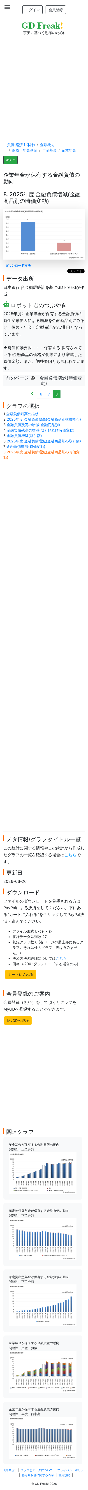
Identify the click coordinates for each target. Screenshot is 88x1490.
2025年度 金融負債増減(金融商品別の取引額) (44, 441)
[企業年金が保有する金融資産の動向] (42, 1371)
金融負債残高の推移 (22, 414)
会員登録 (56, 9)
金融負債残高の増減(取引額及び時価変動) (40, 430)
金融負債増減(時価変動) (26, 446)
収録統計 (10, 1470)
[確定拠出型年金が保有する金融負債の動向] (42, 1305)
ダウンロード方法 (18, 265)
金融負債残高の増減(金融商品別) (33, 424)
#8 (9, 160)
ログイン (32, 9)
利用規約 (64, 1475)
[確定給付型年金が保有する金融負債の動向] (42, 1239)
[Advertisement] (44, 84)
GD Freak (42, 25)
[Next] (32, 394)
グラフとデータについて (37, 1470)
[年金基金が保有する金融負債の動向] (42, 1173)
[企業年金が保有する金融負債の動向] (42, 1437)
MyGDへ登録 (18, 1020)
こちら (70, 854)
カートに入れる (20, 974)
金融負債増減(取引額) (24, 435)
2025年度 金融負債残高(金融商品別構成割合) (44, 419)
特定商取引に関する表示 (38, 1475)
